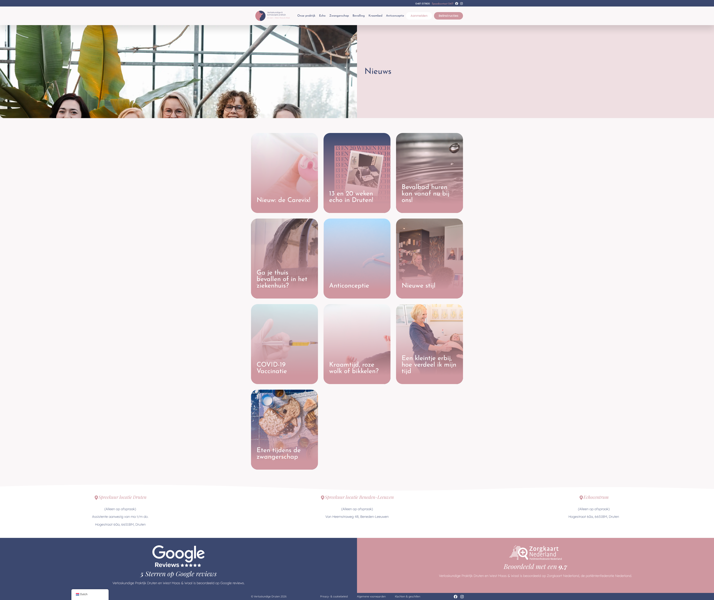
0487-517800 (422, 3)
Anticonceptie (395, 15)
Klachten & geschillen (407, 596)
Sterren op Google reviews (178, 573)
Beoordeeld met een (535, 566)
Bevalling (359, 15)
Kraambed (375, 15)
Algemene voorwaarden (371, 596)
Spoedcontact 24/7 (442, 3)
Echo (322, 15)
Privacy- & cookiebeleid (334, 596)
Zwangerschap (339, 15)
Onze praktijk (306, 15)
